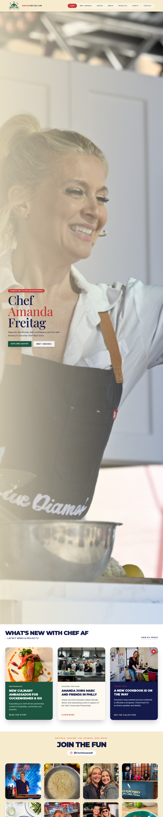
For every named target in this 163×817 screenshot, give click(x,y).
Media (110, 5)
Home (72, 5)
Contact (148, 5)
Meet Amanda (86, 5)
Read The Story (18, 715)
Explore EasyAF (20, 344)
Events (135, 5)
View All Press (149, 637)
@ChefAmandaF (83, 752)
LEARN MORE (68, 715)
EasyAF (100, 5)
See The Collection (125, 715)
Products (122, 5)
